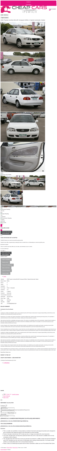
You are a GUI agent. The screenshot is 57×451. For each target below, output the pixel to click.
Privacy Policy (9, 447)
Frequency (3, 405)
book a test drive (6, 267)
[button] (28, 428)
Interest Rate (3, 414)
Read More (3, 352)
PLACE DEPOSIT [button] (5, 233)
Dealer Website (3, 449)
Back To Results (6, 395)
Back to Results (5, 254)
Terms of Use (15, 447)
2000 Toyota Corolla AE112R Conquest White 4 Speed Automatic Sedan (23, 20)
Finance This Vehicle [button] (6, 232)
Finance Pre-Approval (7, 265)
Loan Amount (3, 406)
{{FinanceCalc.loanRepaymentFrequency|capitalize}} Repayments (15, 409)
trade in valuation (6, 259)
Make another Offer (6, 252)
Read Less (8, 352)
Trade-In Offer (5, 273)
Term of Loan (3, 412)
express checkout (6, 270)
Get (6, 362)
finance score (5, 262)
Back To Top (5, 397)
